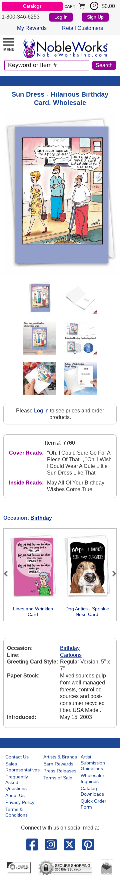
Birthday (41, 518)
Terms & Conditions (16, 812)
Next (111, 573)
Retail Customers (82, 28)
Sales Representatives (22, 766)
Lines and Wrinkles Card (33, 611)
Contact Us (17, 756)
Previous (9, 573)
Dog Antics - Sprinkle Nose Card (87, 611)
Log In (61, 17)
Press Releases (59, 770)
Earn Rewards (58, 763)
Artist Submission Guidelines (93, 762)
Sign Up (95, 17)
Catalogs (32, 6)
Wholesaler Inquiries (92, 778)
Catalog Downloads (92, 791)
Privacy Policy (19, 802)
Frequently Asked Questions (16, 782)
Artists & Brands (60, 756)
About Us (15, 795)
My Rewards (32, 28)
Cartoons (71, 655)
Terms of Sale (57, 777)
